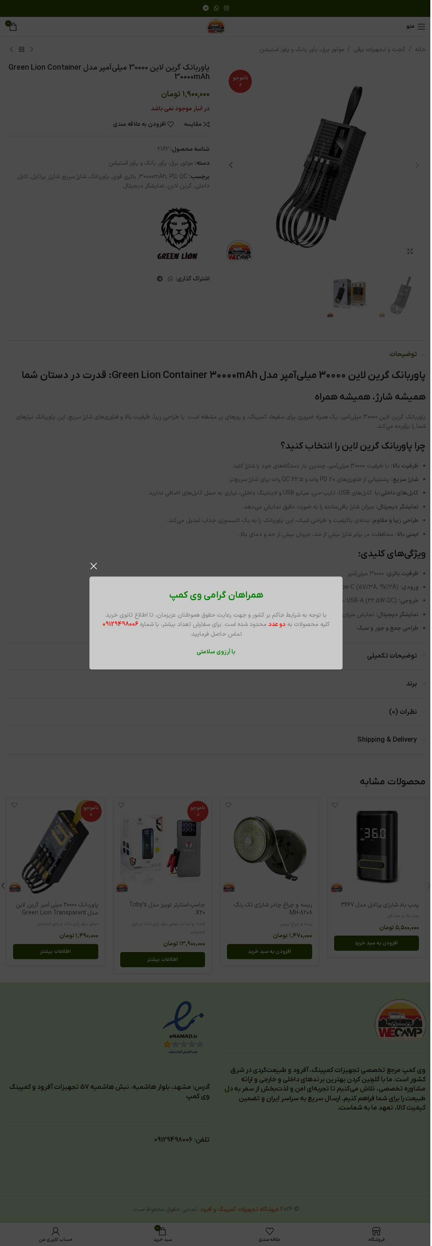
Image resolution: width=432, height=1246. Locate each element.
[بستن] (93, 566)
